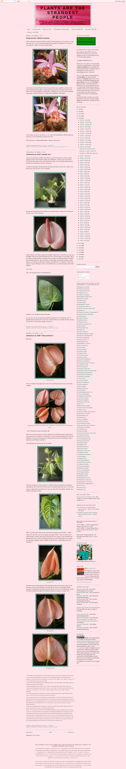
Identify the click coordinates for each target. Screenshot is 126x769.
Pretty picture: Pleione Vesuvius (87, 148)
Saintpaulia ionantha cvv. (85, 306)
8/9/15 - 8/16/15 (84, 171)
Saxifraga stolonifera (84, 472)
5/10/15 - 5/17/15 (84, 200)
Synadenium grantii (83, 452)
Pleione (40, 146)
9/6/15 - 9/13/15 (84, 162)
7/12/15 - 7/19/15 (84, 180)
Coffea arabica (82, 302)
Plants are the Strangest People (63, 13)
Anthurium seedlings (43, 726)
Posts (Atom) (36, 735)
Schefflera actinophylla (84, 376)
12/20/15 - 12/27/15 (85, 122)
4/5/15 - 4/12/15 (84, 211)
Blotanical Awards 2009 (82, 592)
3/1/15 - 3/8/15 (83, 222)
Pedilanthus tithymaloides (85, 396)
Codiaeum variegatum (84, 294)
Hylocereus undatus (83, 468)
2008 (80, 256)
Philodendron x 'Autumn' (85, 343)
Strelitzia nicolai (82, 353)
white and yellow (36, 43)
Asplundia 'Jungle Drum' (84, 368)
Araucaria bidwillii (83, 431)
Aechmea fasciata (83, 448)
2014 (80, 243)
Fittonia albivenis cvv (84, 339)
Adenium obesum (83, 320)
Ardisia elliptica (82, 456)
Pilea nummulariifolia (84, 394)
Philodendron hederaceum (85, 479)
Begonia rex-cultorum (84, 287)
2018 (80, 111)
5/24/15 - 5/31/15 (84, 196)
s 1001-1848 (32, 32)
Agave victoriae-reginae (84, 405)
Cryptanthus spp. (83, 429)
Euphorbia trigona (83, 442)
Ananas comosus (83, 357)
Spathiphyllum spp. (83, 415)
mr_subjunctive (91, 568)
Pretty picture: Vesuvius (38, 38)
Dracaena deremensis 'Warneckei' (87, 425)
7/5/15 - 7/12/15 (84, 182)
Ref (58, 140)
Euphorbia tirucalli (83, 475)
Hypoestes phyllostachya (85, 324)
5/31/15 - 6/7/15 (84, 193)
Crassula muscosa (83, 355)
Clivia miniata (82, 347)
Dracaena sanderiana (84, 382)
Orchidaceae (34, 146)
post (82, 498)
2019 (80, 109)
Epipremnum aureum (84, 446)
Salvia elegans (82, 386)
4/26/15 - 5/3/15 (84, 205)
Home (28, 29)
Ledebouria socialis (83, 365)
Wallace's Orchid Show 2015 (59, 146)
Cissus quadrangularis (84, 470)
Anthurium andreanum (84, 337)
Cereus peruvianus (83, 380)
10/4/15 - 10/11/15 (84, 146)
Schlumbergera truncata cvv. (86, 392)
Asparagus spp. (82, 444)
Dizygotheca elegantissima (85, 296)
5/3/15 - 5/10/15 (84, 202)
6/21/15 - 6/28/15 (84, 187)
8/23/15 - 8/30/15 (84, 167)
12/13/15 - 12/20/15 (85, 124)
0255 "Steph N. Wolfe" (33, 213)
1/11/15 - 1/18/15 (84, 238)
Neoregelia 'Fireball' (83, 474)
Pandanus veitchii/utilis (84, 427)
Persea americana (83, 345)
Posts (80, 274)
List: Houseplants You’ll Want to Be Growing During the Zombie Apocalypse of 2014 (87, 621)
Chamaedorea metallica (84, 423)
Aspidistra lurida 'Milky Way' (85, 335)
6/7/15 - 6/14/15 (84, 191)
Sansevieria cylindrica (84, 466)
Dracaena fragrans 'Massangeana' (87, 411)
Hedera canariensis (83, 331)
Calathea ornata (82, 300)
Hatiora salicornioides (84, 440)
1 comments (50, 145)
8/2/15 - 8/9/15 (83, 173)
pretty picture (47, 146)
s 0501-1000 (90, 29)
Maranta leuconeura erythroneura (87, 308)
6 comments (50, 725)
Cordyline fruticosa (83, 318)
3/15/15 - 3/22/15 (84, 218)
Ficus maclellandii (83, 419)
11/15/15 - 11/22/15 (85, 133)
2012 (80, 248)
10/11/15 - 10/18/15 (85, 144)
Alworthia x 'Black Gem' (84, 450)
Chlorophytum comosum (85, 477)
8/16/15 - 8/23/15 (84, 169)
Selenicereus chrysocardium (86, 407)
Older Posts (71, 732)
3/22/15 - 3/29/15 (84, 216)
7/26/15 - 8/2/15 (84, 176)
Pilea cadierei (82, 326)
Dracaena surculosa (83, 421)
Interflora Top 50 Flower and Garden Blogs (87, 607)
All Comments (82, 277)
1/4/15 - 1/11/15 (84, 240)
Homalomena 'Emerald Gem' (86, 374)
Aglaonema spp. (83, 458)
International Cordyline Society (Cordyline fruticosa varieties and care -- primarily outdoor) (87, 514)
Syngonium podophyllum (85, 359)
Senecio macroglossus (84, 361)
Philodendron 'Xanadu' (84, 304)
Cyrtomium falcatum (84, 398)
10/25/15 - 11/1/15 (84, 140)
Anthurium (33, 726)
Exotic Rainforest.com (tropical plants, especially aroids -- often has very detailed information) (88, 509)
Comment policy (36, 29)
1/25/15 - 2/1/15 (84, 234)
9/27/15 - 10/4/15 (84, 156)
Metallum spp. (82, 489)
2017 (80, 113)
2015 (80, 118)
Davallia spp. (82, 310)
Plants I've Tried (47, 29)
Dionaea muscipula (83, 298)
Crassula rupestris (83, 366)
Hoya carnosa (82, 378)
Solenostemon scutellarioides (86, 314)
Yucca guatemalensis (84, 460)
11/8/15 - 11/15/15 (84, 135)
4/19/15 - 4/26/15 (84, 207)
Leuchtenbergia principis (85, 439)
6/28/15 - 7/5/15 (84, 185)
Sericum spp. (82, 485)
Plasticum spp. (82, 487)
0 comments (50, 326)
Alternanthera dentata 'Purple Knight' (88, 370)
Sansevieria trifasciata (84, 437)
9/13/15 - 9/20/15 (84, 160)
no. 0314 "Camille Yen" (38, 154)
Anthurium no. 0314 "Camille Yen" (87, 151)
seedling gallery (61, 29)
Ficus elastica (82, 390)
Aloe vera (81, 403)
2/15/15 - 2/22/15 (84, 227)
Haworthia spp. (82, 417)
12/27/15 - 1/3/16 (84, 120)
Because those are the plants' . (86, 497)
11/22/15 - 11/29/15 (85, 131)
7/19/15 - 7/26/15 (84, 178)
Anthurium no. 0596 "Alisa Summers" (88, 153)
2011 (80, 250)
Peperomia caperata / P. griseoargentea (88, 312)
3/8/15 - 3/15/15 (84, 220)
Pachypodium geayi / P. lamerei (86, 363)
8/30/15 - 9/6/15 (84, 165)
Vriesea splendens (83, 384)
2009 (80, 254)
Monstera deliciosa (83, 388)
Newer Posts (29, 732)
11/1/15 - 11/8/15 (84, 138)
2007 (80, 259)
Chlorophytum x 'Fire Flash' (85, 481)
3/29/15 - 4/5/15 (84, 214)
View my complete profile (84, 582)
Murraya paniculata (83, 327)
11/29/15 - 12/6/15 (84, 129)
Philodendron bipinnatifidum (85, 372)
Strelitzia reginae (83, 351)
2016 (80, 116)
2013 (80, 245)
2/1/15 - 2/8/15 (83, 231)
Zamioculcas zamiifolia (84, 413)
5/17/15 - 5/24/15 (84, 198)
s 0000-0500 (77, 29)
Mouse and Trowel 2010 (83, 614)
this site (47, 135)
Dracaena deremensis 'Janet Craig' (87, 433)
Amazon (87, 526)
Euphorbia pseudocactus (85, 454)
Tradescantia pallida (84, 464)
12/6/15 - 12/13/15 (84, 126)
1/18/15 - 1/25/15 (84, 236)
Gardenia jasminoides (84, 289)
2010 (80, 252)
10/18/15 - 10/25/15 (85, 142)
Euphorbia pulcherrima (84, 290)
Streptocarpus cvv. (83, 292)
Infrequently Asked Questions (84, 53)
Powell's (79, 531)
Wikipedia (45, 88)
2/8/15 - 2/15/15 (84, 229)
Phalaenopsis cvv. (83, 322)
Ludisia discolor (82, 316)
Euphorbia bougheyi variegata (86, 333)
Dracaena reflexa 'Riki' (84, 402)
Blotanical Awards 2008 (82, 589)
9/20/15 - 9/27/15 (84, 158)
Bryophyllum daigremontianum (86, 483)
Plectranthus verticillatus (85, 462)
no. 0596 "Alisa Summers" (40, 336)
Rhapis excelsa (82, 409)
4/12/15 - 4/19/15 (84, 209)
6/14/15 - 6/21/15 (84, 189)
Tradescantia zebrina (84, 435)
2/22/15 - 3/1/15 (84, 225)
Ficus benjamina (83, 349)
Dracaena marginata (84, 400)
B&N (91, 526)
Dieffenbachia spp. (83, 341)
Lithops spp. (82, 329)
